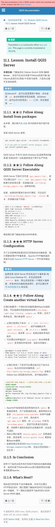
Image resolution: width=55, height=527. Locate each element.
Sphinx (11, 519)
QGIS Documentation (29, 10)
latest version (25, 5)
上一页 (10, 29)
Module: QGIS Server (36, 20)
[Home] (4, 20)
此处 (25, 123)
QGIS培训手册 (15, 20)
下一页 (44, 29)
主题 (31, 519)
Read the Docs (43, 519)
